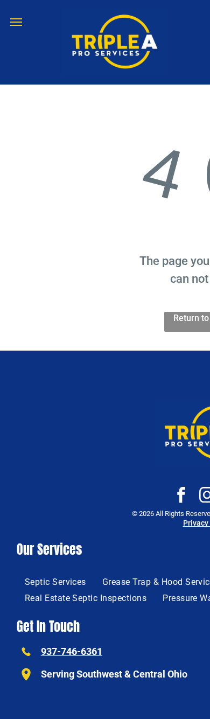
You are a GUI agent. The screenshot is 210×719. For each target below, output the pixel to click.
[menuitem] (55, 582)
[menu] (16, 22)
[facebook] (181, 496)
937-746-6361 (71, 651)
